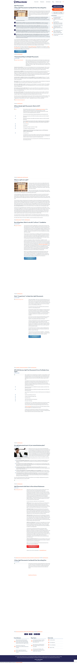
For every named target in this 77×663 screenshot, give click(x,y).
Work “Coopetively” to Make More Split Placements (28, 296)
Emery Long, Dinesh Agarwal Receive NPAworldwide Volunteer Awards (21, 651)
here (27, 122)
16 (36, 634)
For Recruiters (52, 639)
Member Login (58, 1)
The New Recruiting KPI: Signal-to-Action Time (58, 35)
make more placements (19, 631)
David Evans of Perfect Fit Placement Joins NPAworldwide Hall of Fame (22, 646)
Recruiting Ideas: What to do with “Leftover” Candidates (30, 222)
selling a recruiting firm (30, 557)
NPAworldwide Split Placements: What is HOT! (27, 106)
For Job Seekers (52, 644)
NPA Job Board (28, 406)
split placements (36, 557)
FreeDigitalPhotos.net (42, 550)
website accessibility (19, 662)
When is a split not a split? (21, 180)
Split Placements (19, 54)
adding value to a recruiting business (21, 557)
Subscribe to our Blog (57, 12)
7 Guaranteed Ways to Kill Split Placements (26, 57)
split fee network (18, 219)
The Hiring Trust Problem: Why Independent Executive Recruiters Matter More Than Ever (58, 27)
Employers (42, 1)
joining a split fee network (32, 46)
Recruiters (36, 1)
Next (39, 634)
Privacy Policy (38, 660)
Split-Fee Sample (58, 9)
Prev (25, 634)
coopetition (17, 367)
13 (31, 634)
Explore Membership (58, 6)
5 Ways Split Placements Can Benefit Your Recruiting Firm (30, 7)
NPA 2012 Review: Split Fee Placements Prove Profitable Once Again (31, 370)
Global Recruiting (20, 177)
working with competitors (24, 367)
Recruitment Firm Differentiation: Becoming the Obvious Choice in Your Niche (57, 22)
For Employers (52, 642)
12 (29, 634)
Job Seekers (48, 1)
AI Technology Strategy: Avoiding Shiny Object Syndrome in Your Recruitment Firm (58, 19)
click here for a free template (43, 244)
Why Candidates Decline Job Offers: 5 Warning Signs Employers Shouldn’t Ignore (57, 31)
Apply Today (52, 647)
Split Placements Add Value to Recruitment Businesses (29, 486)
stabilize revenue (31, 631)
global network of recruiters (40, 109)
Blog (53, 1)
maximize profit (25, 631)
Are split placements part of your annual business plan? (29, 445)
